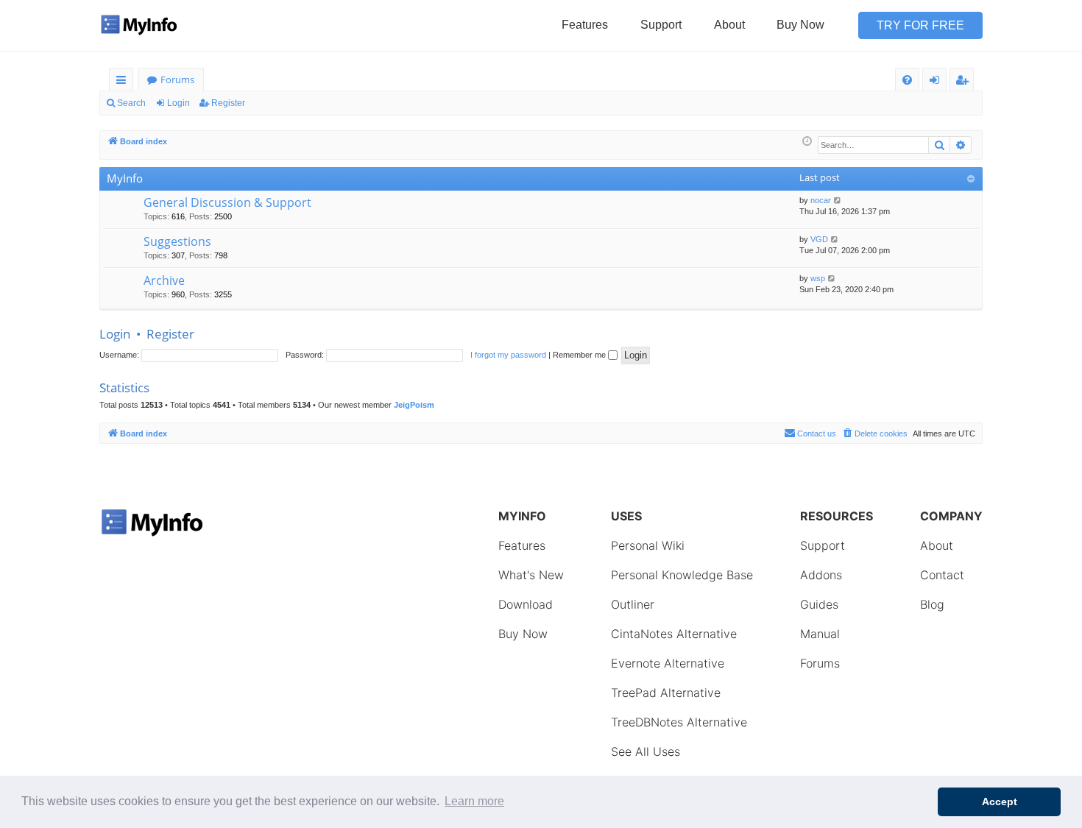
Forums (177, 79)
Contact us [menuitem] (816, 433)
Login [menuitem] (937, 82)
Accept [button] (999, 801)
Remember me (580, 354)
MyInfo (125, 178)
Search (131, 103)
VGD (819, 239)
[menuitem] (907, 79)
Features (585, 24)
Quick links (124, 82)
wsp (817, 278)
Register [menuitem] (965, 82)
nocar (820, 200)
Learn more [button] (474, 801)
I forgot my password (508, 354)
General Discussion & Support (227, 202)
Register (228, 103)
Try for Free (920, 25)
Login (178, 103)
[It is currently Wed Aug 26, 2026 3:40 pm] (807, 141)
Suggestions (177, 241)
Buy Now (800, 24)
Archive (164, 280)
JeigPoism (414, 404)
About (729, 24)
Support (661, 24)
